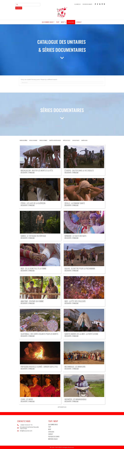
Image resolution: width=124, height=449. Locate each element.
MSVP (63, 22)
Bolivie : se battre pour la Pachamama (80, 268)
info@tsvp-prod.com (26, 431)
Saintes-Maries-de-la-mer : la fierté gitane (81, 333)
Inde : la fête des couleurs (75, 301)
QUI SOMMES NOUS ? (48, 22)
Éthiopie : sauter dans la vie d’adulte (79, 170)
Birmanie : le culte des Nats (75, 235)
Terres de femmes (43, 140)
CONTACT (79, 22)
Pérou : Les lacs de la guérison (33, 203)
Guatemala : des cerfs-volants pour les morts (39, 333)
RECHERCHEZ (19, 8)
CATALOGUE (70, 22)
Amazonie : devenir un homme (32, 301)
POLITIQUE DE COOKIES (53, 436)
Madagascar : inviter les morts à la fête (37, 170)
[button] (95, 4)
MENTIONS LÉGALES (53, 439)
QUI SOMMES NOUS (53, 424)
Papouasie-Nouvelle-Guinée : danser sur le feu (39, 366)
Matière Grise (84, 140)
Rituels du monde (33, 140)
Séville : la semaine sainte (75, 203)
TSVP (57, 22)
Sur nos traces (75, 140)
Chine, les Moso (27, 399)
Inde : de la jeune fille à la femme (33, 268)
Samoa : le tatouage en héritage (33, 235)
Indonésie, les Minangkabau (75, 399)
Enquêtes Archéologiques (55, 140)
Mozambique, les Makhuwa (75, 366)
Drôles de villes (66, 140)
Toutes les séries (23, 140)
